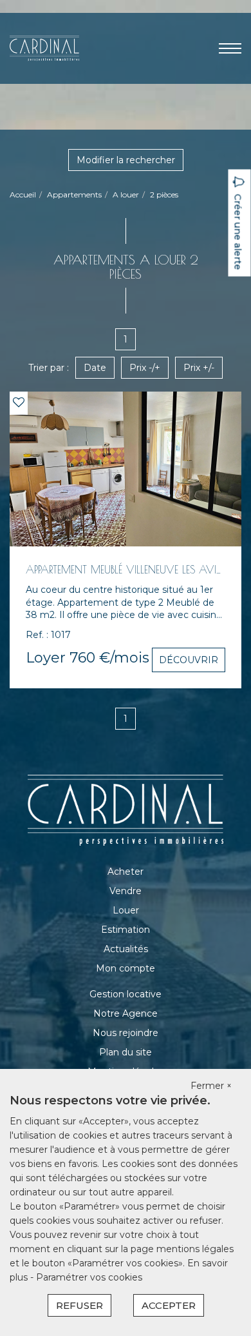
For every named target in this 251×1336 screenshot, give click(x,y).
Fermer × (211, 1086)
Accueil (23, 194)
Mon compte (125, 968)
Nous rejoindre (125, 1033)
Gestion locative (125, 994)
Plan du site (125, 1052)
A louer (126, 194)
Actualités (126, 949)
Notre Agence (125, 1013)
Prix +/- (198, 368)
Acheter (125, 871)
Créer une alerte (238, 232)
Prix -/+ (144, 368)
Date (95, 368)
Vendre (125, 891)
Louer (126, 910)
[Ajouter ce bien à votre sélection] (18, 402)
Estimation (125, 929)
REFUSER (79, 1305)
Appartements (74, 194)
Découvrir (188, 660)
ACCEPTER (169, 1305)
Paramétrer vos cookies (89, 1277)
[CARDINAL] (44, 48)
